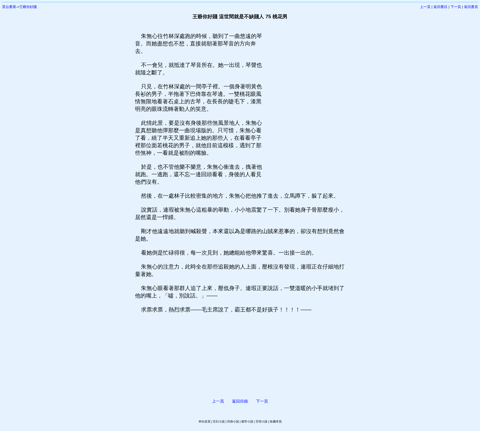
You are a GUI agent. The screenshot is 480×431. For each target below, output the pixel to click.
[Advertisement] (303, 107)
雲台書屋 (9, 7)
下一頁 (455, 7)
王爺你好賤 (28, 7)
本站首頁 (204, 421)
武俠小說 (233, 421)
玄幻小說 (219, 421)
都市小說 (247, 421)
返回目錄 (240, 401)
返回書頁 (471, 7)
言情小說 (262, 421)
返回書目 (441, 7)
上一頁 (425, 7)
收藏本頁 (276, 421)
